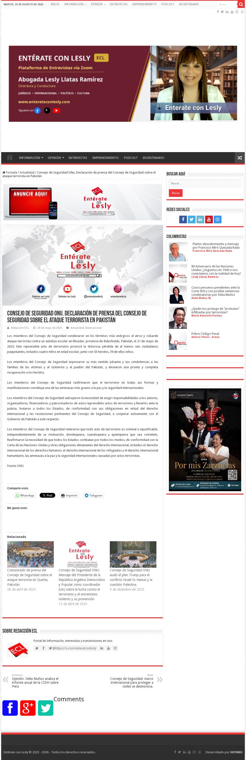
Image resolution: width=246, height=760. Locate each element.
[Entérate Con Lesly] (123, 80)
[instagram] (237, 12)
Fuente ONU (15, 466)
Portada (11, 172)
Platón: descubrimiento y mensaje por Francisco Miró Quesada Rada (216, 245)
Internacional (93, 327)
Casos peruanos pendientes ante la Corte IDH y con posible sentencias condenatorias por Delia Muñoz (215, 291)
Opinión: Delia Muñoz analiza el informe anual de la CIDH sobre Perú (35, 681)
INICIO (55, 4)
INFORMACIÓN (74, 4)
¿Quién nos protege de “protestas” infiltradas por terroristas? (215, 310)
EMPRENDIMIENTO (144, 4)
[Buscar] (241, 4)
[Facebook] (217, 12)
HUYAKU (236, 752)
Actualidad (27, 172)
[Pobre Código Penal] (178, 348)
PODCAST (167, 4)
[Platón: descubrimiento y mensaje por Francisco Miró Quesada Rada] (178, 259)
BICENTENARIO (189, 4)
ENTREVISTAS (119, 4)
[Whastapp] (242, 12)
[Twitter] (222, 12)
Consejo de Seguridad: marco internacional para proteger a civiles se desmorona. (131, 681)
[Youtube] (232, 12)
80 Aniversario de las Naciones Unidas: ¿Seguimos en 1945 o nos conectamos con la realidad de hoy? (216, 269)
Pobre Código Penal (205, 333)
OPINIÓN (97, 4)
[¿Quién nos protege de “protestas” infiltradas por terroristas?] (178, 327)
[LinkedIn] (227, 12)
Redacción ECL (20, 327)
